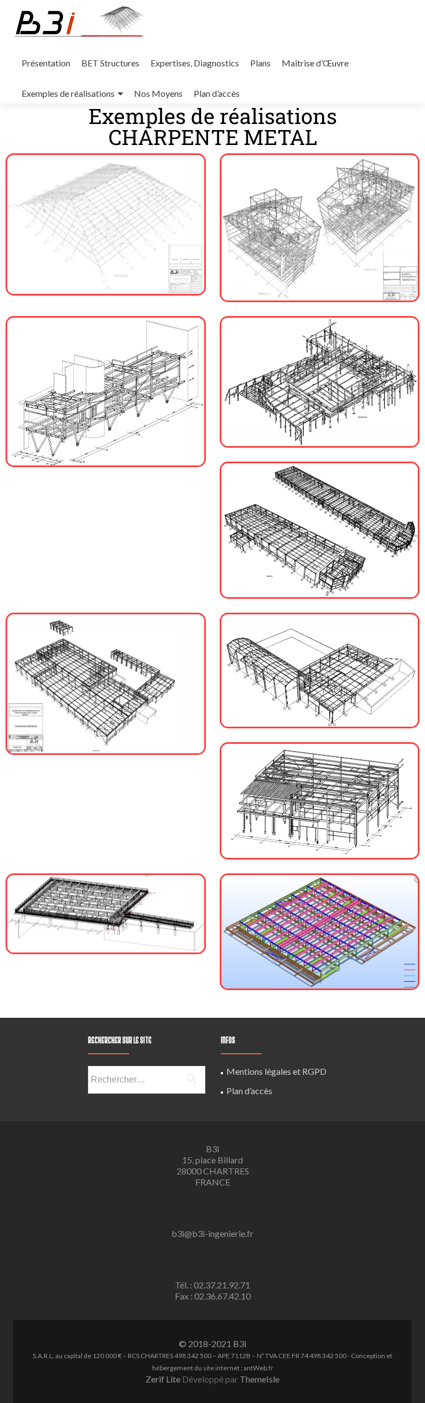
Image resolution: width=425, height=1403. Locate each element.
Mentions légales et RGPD (276, 1071)
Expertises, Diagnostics (195, 63)
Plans (260, 63)
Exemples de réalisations (68, 93)
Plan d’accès (217, 93)
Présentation (46, 63)
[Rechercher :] (146, 1080)
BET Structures (110, 63)
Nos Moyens (158, 93)
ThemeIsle (259, 1379)
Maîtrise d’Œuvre (315, 63)
